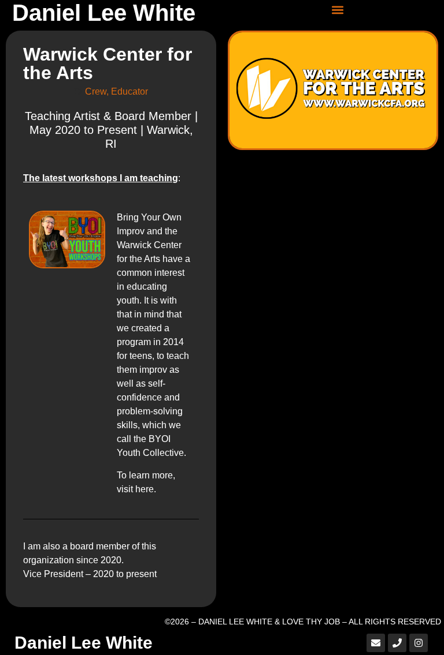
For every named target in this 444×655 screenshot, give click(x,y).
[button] (337, 9)
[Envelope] (376, 643)
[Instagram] (418, 643)
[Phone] (397, 643)
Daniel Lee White (103, 12)
